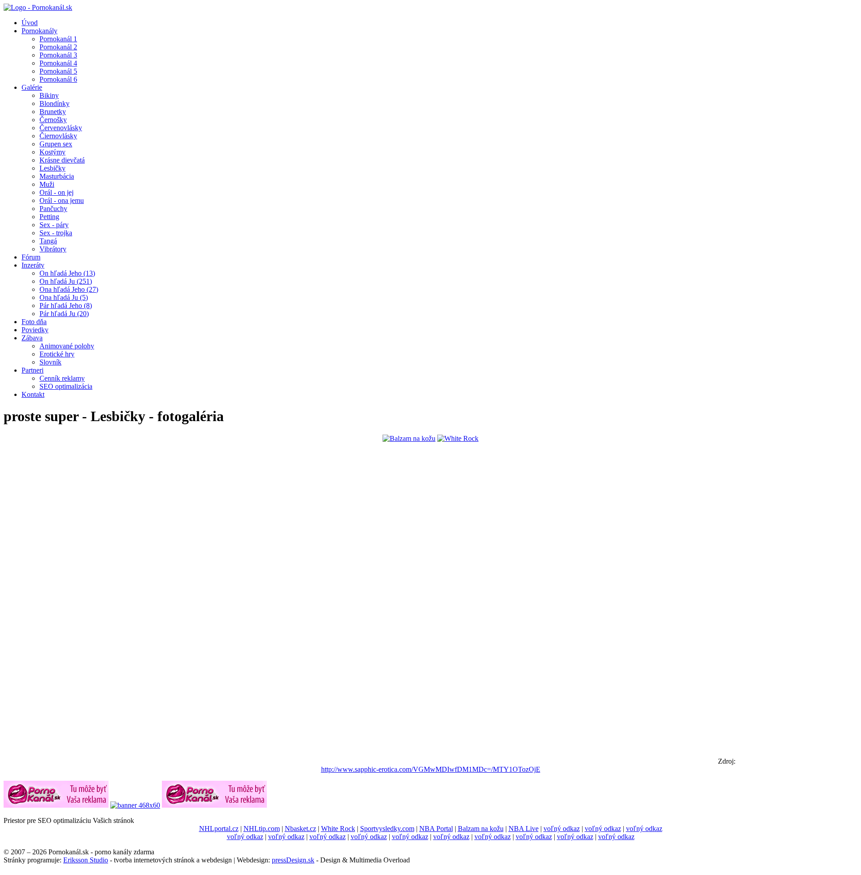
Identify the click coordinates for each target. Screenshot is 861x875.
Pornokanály (39, 31)
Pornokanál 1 (58, 39)
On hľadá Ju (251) (65, 281)
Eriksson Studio (85, 860)
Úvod (30, 22)
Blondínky (54, 103)
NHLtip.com (262, 828)
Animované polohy (66, 346)
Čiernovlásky (58, 136)
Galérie (32, 87)
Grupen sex (55, 144)
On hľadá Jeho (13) (67, 273)
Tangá (48, 241)
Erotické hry (56, 354)
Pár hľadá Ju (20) (64, 313)
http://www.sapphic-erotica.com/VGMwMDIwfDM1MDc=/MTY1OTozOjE (430, 769)
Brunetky (52, 111)
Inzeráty (33, 265)
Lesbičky (52, 168)
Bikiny (49, 95)
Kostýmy (52, 152)
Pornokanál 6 (58, 79)
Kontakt (33, 394)
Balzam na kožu (481, 828)
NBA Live (524, 828)
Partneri (32, 370)
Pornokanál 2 (58, 47)
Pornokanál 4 (58, 63)
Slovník (50, 362)
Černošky (53, 119)
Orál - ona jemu (61, 200)
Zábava (32, 338)
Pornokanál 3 (58, 55)
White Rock (338, 828)
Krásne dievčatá (62, 160)
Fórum (31, 257)
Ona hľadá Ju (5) (63, 297)
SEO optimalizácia (65, 386)
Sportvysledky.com (387, 828)
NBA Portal (436, 828)
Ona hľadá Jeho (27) (68, 289)
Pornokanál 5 (58, 71)
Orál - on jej (56, 192)
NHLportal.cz (219, 828)
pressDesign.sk (293, 860)
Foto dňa (34, 321)
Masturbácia (56, 176)
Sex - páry (54, 225)
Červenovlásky (60, 128)
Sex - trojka (55, 233)
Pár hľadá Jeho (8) (65, 305)
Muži (46, 184)
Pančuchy (53, 208)
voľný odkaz (562, 828)
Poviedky (35, 330)
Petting (49, 216)
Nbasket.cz (300, 828)
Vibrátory (52, 249)
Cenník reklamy (62, 378)
